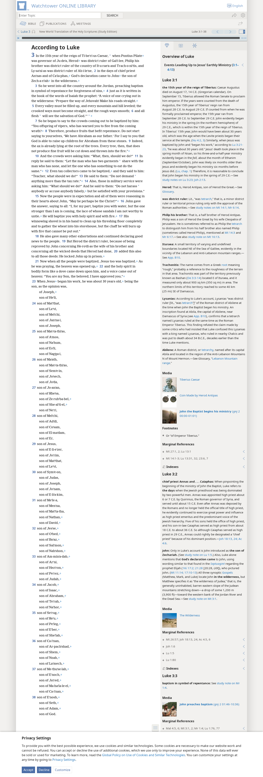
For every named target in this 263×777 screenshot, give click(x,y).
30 (34, 472)
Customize (62, 770)
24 (34, 303)
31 (34, 500)
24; (235, 539)
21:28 (198, 568)
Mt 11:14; (177, 572)
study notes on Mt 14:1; (211, 207)
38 (34, 697)
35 (34, 613)
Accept (28, 770)
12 (47, 171)
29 (34, 444)
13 (81, 176)
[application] (131, 38)
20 (116, 251)
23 (34, 281)
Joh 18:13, (226, 539)
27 (34, 387)
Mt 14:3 (230, 232)
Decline (44, 770)
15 (37, 196)
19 (64, 241)
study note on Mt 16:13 (203, 237)
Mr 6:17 (167, 237)
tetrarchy (207, 350)
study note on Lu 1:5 (198, 555)
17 (121, 216)
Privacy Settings (63, 760)
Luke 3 (25, 31)
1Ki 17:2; (188, 568)
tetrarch (206, 199)
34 (34, 584)
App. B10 (174, 257)
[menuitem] (242, 15)
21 (37, 261)
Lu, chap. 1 (184, 171)
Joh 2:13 (199, 180)
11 (137, 156)
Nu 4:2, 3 (198, 140)
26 (34, 359)
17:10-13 (190, 572)
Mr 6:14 (233, 207)
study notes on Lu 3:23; (177, 180)
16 (123, 201)
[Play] (18, 38)
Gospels (227, 572)
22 (102, 266)
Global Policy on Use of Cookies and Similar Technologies (143, 755)
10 (37, 156)
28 (34, 416)
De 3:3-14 (193, 278)
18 (37, 236)
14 (87, 181)
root (224, 265)
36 (34, 641)
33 (34, 556)
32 (34, 528)
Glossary (168, 191)
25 (34, 331)
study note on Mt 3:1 (202, 599)
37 (34, 669)
